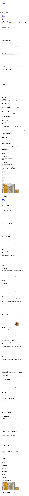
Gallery (2, 8)
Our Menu (3, 6)
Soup (2, 198)
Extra (2, 202)
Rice (2, 201)
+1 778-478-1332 (4, 3)
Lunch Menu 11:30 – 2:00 (6, 7)
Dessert (2, 18)
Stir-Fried (3, 199)
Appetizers (3, 15)
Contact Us (3, 1)
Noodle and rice (3, 200)
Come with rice (3, 16)
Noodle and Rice (3, 17)
